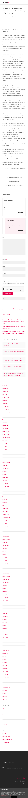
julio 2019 (5, 551)
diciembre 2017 (6, 607)
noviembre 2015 (6, 681)
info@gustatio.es (21, 783)
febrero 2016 (5, 671)
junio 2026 (5, 385)
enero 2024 (5, 428)
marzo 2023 (5, 453)
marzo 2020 (5, 526)
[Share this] (4, 21)
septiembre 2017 (6, 616)
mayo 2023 (5, 446)
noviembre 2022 (6, 462)
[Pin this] (11, 21)
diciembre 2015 (6, 677)
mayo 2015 (5, 696)
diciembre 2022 (6, 459)
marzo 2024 (5, 425)
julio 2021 (5, 496)
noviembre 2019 (6, 539)
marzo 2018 (5, 597)
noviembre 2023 (6, 431)
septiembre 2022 (6, 468)
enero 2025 (5, 403)
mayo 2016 (5, 662)
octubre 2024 (6, 409)
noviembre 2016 (6, 647)
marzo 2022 (5, 477)
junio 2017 (5, 625)
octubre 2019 (6, 542)
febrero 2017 (5, 637)
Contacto (5, 758)
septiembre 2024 (6, 412)
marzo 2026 (5, 388)
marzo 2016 (5, 668)
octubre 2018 (6, 579)
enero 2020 (5, 533)
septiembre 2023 (6, 437)
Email (4, 266)
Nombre (5, 259)
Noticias (4, 721)
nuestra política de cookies (6, 795)
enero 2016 (5, 674)
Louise (5, 366)
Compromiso (11, 762)
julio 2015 (5, 690)
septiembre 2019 (6, 545)
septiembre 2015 (6, 687)
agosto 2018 (5, 585)
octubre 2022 (6, 465)
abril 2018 (5, 594)
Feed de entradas (6, 736)
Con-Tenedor (6, 718)
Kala (5, 373)
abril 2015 (5, 699)
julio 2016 (5, 656)
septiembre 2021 (6, 493)
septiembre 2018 (6, 582)
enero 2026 (5, 394)
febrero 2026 (5, 391)
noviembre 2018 (6, 576)
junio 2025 (5, 400)
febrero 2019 (5, 567)
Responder (21, 212)
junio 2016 (5, 659)
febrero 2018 (5, 600)
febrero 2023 (5, 456)
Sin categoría (5, 724)
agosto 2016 (5, 653)
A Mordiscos (5, 708)
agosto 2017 (5, 619)
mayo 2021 (5, 502)
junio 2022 (5, 471)
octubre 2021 (6, 489)
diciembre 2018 (6, 573)
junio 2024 (5, 419)
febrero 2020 (5, 530)
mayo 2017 (5, 628)
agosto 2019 (5, 548)
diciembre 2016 (6, 644)
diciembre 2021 (6, 486)
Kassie (5, 343)
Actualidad (21, 758)
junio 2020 (5, 520)
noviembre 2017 (6, 610)
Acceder (4, 733)
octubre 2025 (6, 397)
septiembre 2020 (6, 517)
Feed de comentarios (7, 739)
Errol (5, 351)
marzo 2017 (5, 634)
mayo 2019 (5, 557)
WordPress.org (6, 742)
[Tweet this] (6, 21)
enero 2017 (5, 640)
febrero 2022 (5, 480)
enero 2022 (5, 483)
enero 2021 (5, 511)
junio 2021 (5, 499)
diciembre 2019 (6, 536)
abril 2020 (5, 523)
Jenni (5, 358)
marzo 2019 (5, 563)
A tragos (4, 711)
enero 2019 (5, 570)
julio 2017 (5, 622)
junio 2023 (5, 443)
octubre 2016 (6, 650)
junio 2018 (5, 588)
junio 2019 (5, 554)
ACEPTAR (14, 796)
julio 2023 (5, 440)
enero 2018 (5, 604)
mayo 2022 (5, 474)
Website (4, 273)
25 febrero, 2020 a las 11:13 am (9, 201)
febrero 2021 (5, 508)
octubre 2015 (6, 684)
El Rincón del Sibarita (13, 758)
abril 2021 (5, 505)
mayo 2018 (5, 591)
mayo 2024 (5, 422)
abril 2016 (5, 665)
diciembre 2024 (6, 406)
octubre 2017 (6, 613)
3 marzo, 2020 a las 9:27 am (12, 221)
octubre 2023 (6, 434)
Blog (4, 714)
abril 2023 (5, 449)
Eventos (5, 762)
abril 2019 (5, 560)
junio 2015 (5, 693)
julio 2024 (5, 416)
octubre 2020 (6, 514)
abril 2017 (5, 631)
